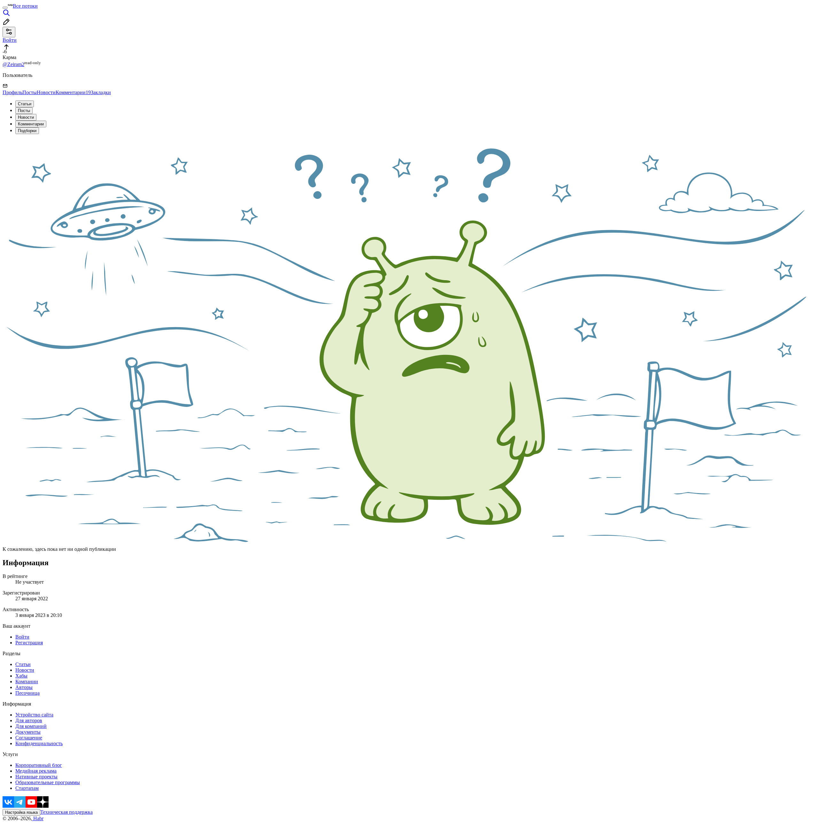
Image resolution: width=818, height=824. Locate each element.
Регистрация (29, 642)
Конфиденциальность (39, 743)
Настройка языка (21, 812)
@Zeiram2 (13, 64)
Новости (46, 92)
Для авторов (28, 720)
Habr (37, 818)
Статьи (24, 103)
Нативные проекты (36, 776)
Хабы (21, 675)
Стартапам (27, 788)
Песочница (27, 693)
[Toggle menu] (5, 8)
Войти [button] (10, 40)
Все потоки (25, 6)
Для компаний (31, 726)
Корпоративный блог (38, 765)
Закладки (101, 92)
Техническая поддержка (66, 812)
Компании (26, 681)
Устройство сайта (34, 714)
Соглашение (28, 737)
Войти (22, 637)
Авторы (24, 687)
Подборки (27, 130)
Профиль (12, 92)
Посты (29, 92)
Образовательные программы (47, 782)
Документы (28, 732)
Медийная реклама (36, 771)
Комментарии (73, 92)
